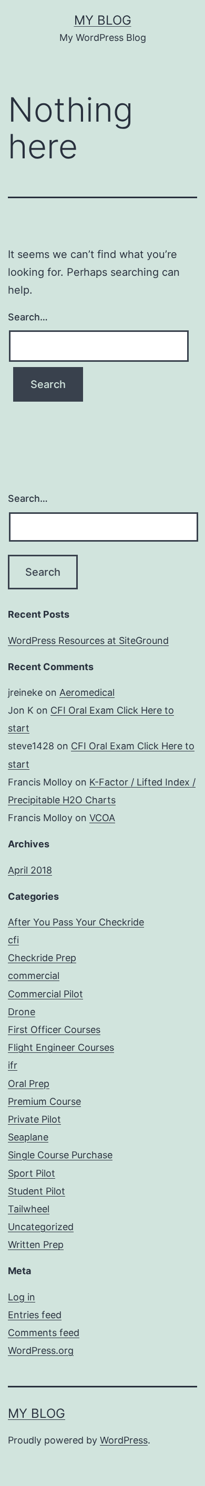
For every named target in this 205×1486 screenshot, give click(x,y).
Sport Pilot (31, 1173)
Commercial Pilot (45, 993)
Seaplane (28, 1137)
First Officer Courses (54, 1029)
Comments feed (43, 1332)
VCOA (102, 817)
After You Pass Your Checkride (76, 922)
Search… (28, 316)
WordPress (124, 1440)
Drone (21, 1011)
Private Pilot (34, 1119)
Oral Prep (28, 1083)
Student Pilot (36, 1191)
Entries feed (35, 1314)
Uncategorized (41, 1226)
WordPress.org (41, 1350)
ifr (12, 1065)
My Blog (102, 20)
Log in (21, 1296)
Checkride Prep (42, 957)
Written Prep (36, 1244)
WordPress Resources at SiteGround (88, 640)
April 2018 (30, 870)
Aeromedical (87, 692)
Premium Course (44, 1101)
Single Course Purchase (60, 1154)
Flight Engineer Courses (61, 1047)
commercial (33, 975)
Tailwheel (28, 1208)
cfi (13, 939)
